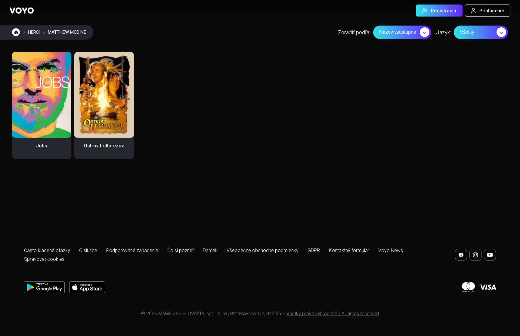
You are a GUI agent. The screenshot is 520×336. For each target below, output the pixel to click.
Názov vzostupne (397, 32)
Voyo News (390, 250)
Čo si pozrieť (180, 250)
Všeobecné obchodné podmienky (263, 250)
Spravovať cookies (44, 259)
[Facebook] (461, 255)
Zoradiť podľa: (354, 32)
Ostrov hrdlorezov (104, 146)
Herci (34, 32)
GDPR (314, 250)
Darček (210, 250)
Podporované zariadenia (132, 250)
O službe (88, 250)
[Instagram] (475, 255)
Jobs (41, 146)
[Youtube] (490, 255)
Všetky (467, 32)
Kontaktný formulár (349, 250)
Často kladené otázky (47, 250)
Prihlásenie (491, 11)
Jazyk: (443, 32)
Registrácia (443, 11)
